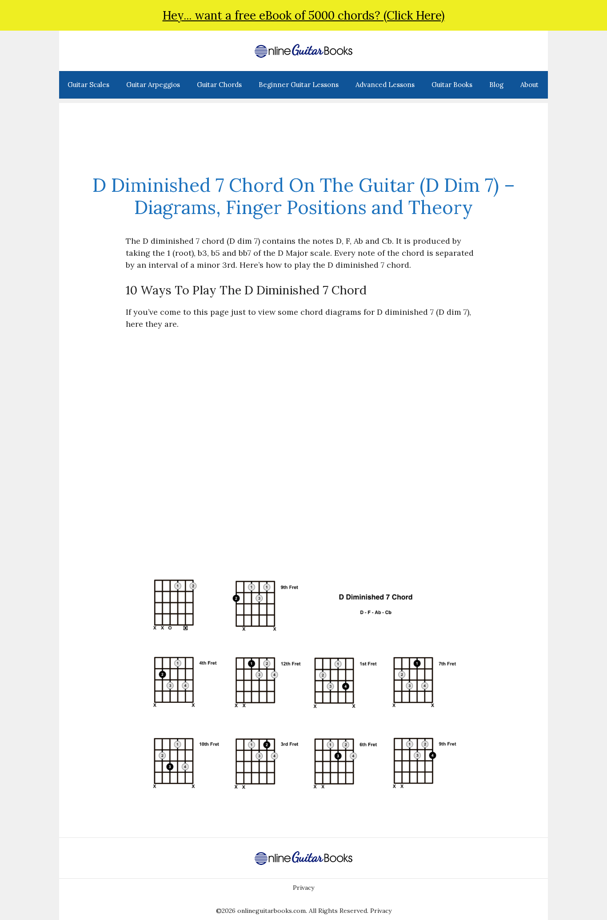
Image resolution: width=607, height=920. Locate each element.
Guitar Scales (88, 84)
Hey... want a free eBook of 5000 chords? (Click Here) (304, 15)
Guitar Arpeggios (153, 84)
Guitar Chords (219, 84)
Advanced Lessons (385, 84)
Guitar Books (451, 84)
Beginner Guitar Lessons (299, 84)
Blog (496, 84)
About (529, 84)
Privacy (303, 888)
